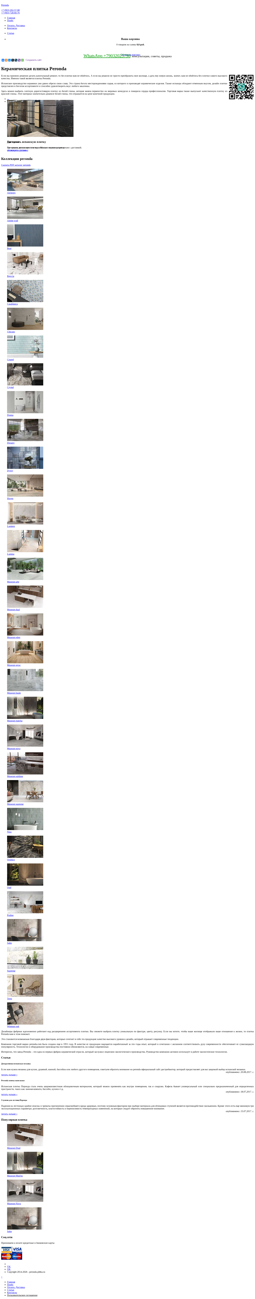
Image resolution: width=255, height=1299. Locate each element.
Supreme (11, 971)
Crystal (10, 387)
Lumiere (11, 526)
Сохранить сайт (34, 60)
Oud (9, 887)
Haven (10, 498)
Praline (10, 915)
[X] (12, 60)
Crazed (10, 359)
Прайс (10, 20)
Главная (11, 18)
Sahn (9, 943)
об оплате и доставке (17, 150)
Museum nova (13, 748)
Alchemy (11, 193)
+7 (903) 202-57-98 (10, 10)
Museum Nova (14, 1203)
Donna (10, 415)
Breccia (10, 276)
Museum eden (13, 637)
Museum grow (14, 665)
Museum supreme (15, 804)
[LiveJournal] (16, 60)
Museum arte (13, 582)
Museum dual (13, 609)
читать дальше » (9, 1074)
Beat (9, 248)
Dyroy (10, 470)
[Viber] (19, 60)
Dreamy (11, 443)
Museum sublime (15, 776)
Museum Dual (13, 1148)
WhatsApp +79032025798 (107, 55)
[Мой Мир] (9, 60)
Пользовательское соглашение (22, 1295)
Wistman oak (13, 1026)
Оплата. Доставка (16, 25)
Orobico (11, 859)
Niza (9, 832)
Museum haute (14, 693)
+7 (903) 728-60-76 (10, 13)
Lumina (10, 554)
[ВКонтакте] (3, 60)
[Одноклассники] (6, 60)
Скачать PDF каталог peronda (16, 165)
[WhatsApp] (22, 60)
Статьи (10, 33)
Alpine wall (12, 220)
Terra (9, 998)
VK (9, 1266)
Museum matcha (14, 720)
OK (9, 1269)
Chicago (11, 331)
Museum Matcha (15, 1176)
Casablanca (12, 304)
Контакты (12, 28)
